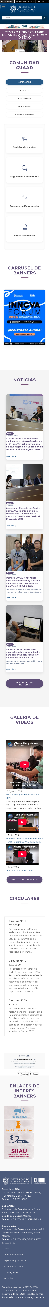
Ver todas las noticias (24, 683)
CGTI (22, 1294)
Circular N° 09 (18, 1000)
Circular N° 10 (17, 960)
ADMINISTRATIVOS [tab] (24, 114)
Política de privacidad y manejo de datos (23, 1297)
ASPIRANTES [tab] (24, 82)
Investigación (11, 1272)
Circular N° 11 (17, 921)
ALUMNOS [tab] (24, 90)
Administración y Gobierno (25, 1)
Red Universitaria (7, 1)
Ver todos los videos (24, 879)
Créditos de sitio (35, 1294)
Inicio (6, 1248)
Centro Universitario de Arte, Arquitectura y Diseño (24, 32)
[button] (5, 46)
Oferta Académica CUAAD (19, 870)
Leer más (10, 456)
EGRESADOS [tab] (24, 98)
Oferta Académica (13, 1254)
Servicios (8, 1278)
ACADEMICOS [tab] (24, 106)
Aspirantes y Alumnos (15, 1260)
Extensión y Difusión (14, 1266)
